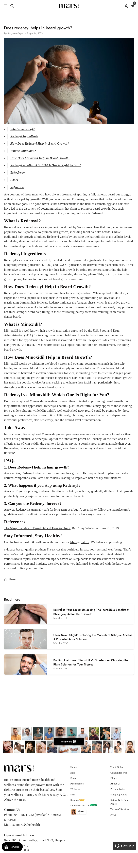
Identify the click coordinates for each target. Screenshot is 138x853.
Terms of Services (119, 809)
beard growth (101, 208)
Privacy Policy (118, 789)
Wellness (75, 789)
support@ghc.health (26, 824)
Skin (72, 794)
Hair (72, 772)
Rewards (74, 800)
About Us (115, 783)
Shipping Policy (118, 794)
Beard (73, 778)
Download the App (80, 805)
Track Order (116, 767)
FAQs (113, 814)
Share (12, 579)
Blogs (113, 778)
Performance (77, 783)
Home (73, 767)
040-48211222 (24, 814)
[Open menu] (4, 6)
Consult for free (118, 772)
